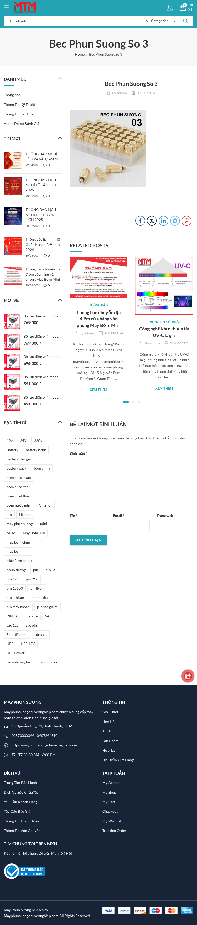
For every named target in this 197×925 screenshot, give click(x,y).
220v (38, 440)
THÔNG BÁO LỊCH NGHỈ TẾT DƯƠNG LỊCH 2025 (41, 214)
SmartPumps (17, 634)
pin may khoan (18, 607)
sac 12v (12, 625)
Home (80, 54)
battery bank (36, 450)
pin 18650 (15, 588)
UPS (10, 643)
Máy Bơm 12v (34, 533)
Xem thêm (98, 390)
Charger (45, 505)
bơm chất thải (18, 496)
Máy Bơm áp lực (20, 560)
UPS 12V (28, 643)
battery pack (16, 468)
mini (43, 523)
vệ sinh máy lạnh (20, 662)
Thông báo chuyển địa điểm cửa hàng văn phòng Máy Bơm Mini (98, 318)
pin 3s (50, 570)
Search (185, 21)
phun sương (16, 570)
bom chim (42, 468)
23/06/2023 (179, 343)
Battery (12, 450)
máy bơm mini (18, 551)
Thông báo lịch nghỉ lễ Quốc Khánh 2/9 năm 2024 (43, 244)
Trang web (165, 515)
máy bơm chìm (18, 542)
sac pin (31, 625)
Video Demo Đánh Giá (21, 123)
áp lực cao (49, 662)
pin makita (40, 597)
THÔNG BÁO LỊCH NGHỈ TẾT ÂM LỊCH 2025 (42, 185)
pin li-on (37, 588)
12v (10, 440)
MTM (11, 533)
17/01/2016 (146, 93)
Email (118, 515)
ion (9, 514)
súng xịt (41, 634)
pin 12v (12, 579)
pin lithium (15, 597)
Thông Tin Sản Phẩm (20, 114)
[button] (125, 402)
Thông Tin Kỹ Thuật (164, 322)
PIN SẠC (13, 616)
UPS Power (16, 653)
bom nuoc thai (18, 487)
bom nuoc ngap (19, 477)
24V (23, 440)
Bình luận (78, 453)
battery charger (19, 459)
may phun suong (20, 523)
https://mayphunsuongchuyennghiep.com (44, 745)
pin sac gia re (47, 607)
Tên (73, 515)
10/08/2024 (113, 333)
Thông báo (98, 305)
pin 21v (32, 579)
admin (122, 93)
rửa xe (33, 616)
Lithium (25, 514)
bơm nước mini (19, 505)
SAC (48, 616)
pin (35, 570)
